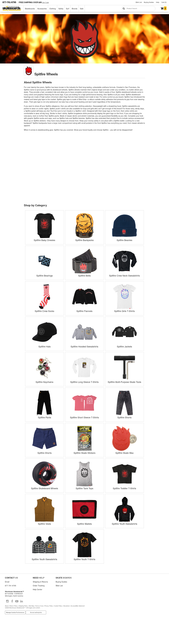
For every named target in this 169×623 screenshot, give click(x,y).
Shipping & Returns (40, 581)
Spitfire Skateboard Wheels (44, 488)
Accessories (42, 8)
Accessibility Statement (78, 606)
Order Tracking (39, 585)
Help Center (37, 589)
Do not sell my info (36, 612)
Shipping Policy (23, 606)
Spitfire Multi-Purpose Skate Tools (124, 381)
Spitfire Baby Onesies (44, 240)
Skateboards (30, 8)
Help (157, 2)
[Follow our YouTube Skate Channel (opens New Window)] (17, 601)
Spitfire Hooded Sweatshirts (84, 346)
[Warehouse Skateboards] (13, 8)
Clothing (52, 8)
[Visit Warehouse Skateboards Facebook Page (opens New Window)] (12, 601)
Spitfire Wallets (84, 523)
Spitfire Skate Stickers (84, 452)
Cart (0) (164, 2)
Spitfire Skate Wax (124, 452)
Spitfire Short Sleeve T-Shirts (84, 417)
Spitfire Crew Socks (44, 311)
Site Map (31, 606)
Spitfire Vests (44, 523)
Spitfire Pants (44, 417)
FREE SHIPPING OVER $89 (34, 2)
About (6, 606)
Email (7, 581)
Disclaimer (66, 606)
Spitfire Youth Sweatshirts (124, 523)
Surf (67, 8)
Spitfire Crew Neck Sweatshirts (124, 275)
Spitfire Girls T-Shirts (124, 311)
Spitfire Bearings (44, 275)
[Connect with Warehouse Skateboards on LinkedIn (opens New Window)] (21, 601)
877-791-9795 (9, 2)
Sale (81, 8)
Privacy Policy (48, 606)
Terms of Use (39, 606)
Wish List (139, 2)
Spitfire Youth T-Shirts (84, 559)
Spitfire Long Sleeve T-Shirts (84, 381)
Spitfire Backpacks (84, 240)
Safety (60, 8)
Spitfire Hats (44, 346)
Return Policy (14, 606)
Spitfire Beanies (124, 240)
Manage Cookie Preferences (15, 612)
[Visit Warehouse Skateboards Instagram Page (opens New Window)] (7, 601)
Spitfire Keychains (44, 381)
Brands (74, 8)
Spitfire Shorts (124, 417)
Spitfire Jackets (124, 346)
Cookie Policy (58, 606)
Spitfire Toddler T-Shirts (124, 488)
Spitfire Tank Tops (84, 488)
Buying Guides (149, 2)
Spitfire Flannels (84, 311)
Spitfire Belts (84, 275)
